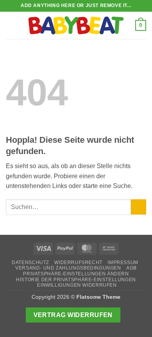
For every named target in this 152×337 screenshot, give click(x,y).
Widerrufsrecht (78, 262)
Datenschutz (30, 262)
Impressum (123, 262)
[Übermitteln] (138, 207)
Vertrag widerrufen (73, 315)
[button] (10, 25)
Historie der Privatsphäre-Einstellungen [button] (76, 279)
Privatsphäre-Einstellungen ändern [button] (76, 274)
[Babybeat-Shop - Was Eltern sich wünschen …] (76, 25)
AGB (131, 268)
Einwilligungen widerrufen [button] (77, 285)
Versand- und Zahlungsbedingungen (68, 268)
